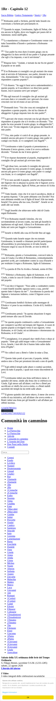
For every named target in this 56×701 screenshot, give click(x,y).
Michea (10, 563)
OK (28, 697)
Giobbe (10, 514)
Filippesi (11, 609)
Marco (10, 584)
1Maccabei (12, 509)
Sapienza (11, 528)
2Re (9, 487)
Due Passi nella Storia (17, 444)
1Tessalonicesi (14, 614)
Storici (37, 15)
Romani (11, 595)
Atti (9, 593)
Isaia (9, 533)
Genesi (10, 457)
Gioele (10, 552)
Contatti (11, 447)
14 (5, 413)
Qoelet (10, 522)
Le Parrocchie (13, 433)
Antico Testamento (24, 15)
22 (24, 413)
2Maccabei (12, 511)
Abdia (10, 557)
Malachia (11, 579)
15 (7, 413)
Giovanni (11, 590)
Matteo (10, 582)
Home (10, 428)
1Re (44, 15)
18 (14, 413)
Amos (10, 555)
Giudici (10, 474)
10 (13, 408)
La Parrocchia (13, 430)
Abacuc (10, 568)
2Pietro (10, 639)
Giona (10, 560)
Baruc (10, 541)
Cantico (10, 525)
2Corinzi (11, 601)
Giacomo (11, 633)
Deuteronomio (14, 468)
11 (15, 408)
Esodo (10, 460)
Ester (9, 506)
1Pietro (10, 636)
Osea (9, 549)
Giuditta (11, 503)
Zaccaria (11, 576)
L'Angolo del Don (15, 441)
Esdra (10, 495)
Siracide (11, 530)
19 (17, 413)
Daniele (10, 547)
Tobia (10, 501)
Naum (10, 566)
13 (2, 413)
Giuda (10, 649)
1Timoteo (11, 620)
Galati (10, 603)
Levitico (11, 463)
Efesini (10, 606)
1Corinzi (11, 598)
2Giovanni (12, 644)
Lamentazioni (13, 539)
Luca (9, 587)
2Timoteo (11, 622)
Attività (10, 436)
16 (9, 413)
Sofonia (10, 571)
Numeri (10, 465)
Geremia (11, 536)
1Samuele (11, 479)
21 (21, 413)
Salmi (10, 517)
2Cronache (12, 493)
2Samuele (11, 482)
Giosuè (10, 471)
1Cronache (12, 490)
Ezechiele (11, 544)
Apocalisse (12, 652)
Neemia (10, 498)
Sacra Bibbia (7, 15)
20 (19, 413)
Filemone (11, 628)
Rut (9, 476)
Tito (9, 625)
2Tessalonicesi (14, 617)
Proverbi (11, 520)
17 (12, 413)
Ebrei (9, 630)
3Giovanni (12, 647)
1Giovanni (12, 641)
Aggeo (10, 574)
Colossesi (11, 612)
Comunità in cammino (17, 439)
